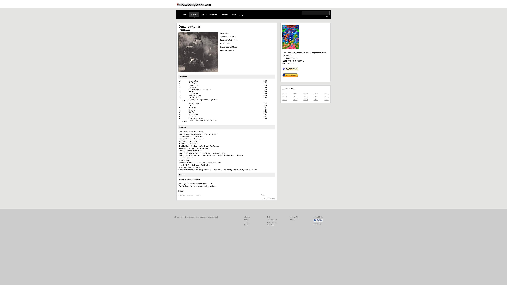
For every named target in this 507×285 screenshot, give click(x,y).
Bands (203, 15)
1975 (316, 97)
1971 (326, 94)
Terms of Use (272, 220)
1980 (316, 100)
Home (184, 15)
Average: (182, 183)
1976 (326, 97)
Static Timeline (289, 88)
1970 (316, 94)
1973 (295, 97)
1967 (284, 94)
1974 (305, 97)
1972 (284, 97)
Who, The (185, 30)
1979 (305, 100)
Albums (194, 15)
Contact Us (294, 217)
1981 (326, 100)
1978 (295, 100)
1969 (305, 94)
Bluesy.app (317, 224)
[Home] (194, 6)
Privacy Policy (272, 222)
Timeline (213, 15)
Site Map (270, 225)
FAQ (241, 15)
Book (233, 15)
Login (181, 195)
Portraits (224, 15)
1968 (295, 94)
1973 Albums (269, 199)
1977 (284, 100)
